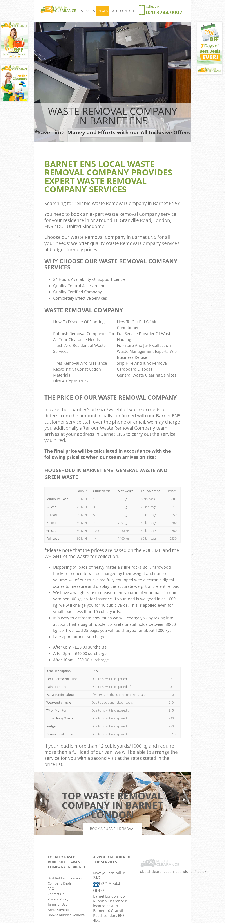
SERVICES (88, 11)
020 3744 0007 (164, 12)
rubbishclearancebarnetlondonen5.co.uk (172, 871)
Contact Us (56, 894)
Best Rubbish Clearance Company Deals (65, 880)
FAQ (114, 11)
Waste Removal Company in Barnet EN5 (135, 203)
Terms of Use (57, 904)
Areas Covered (59, 909)
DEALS (103, 11)
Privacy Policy (58, 899)
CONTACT (127, 11)
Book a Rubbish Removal (112, 828)
